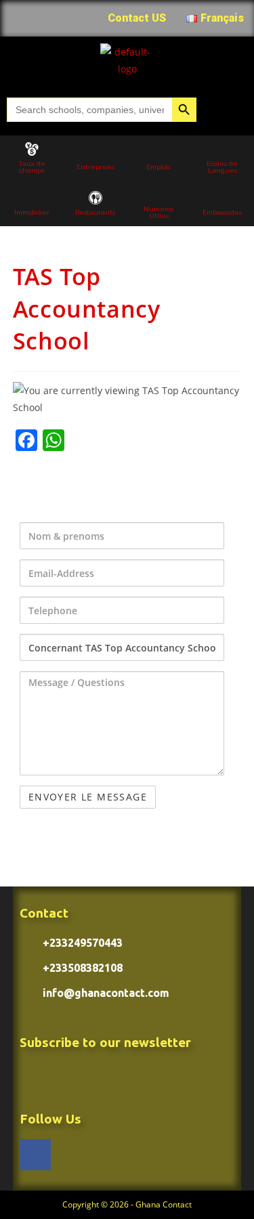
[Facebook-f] (35, 1154)
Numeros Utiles (158, 212)
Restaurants (95, 212)
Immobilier (31, 212)
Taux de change (31, 167)
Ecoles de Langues (222, 167)
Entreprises (95, 167)
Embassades (222, 212)
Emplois (158, 167)
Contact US (137, 18)
